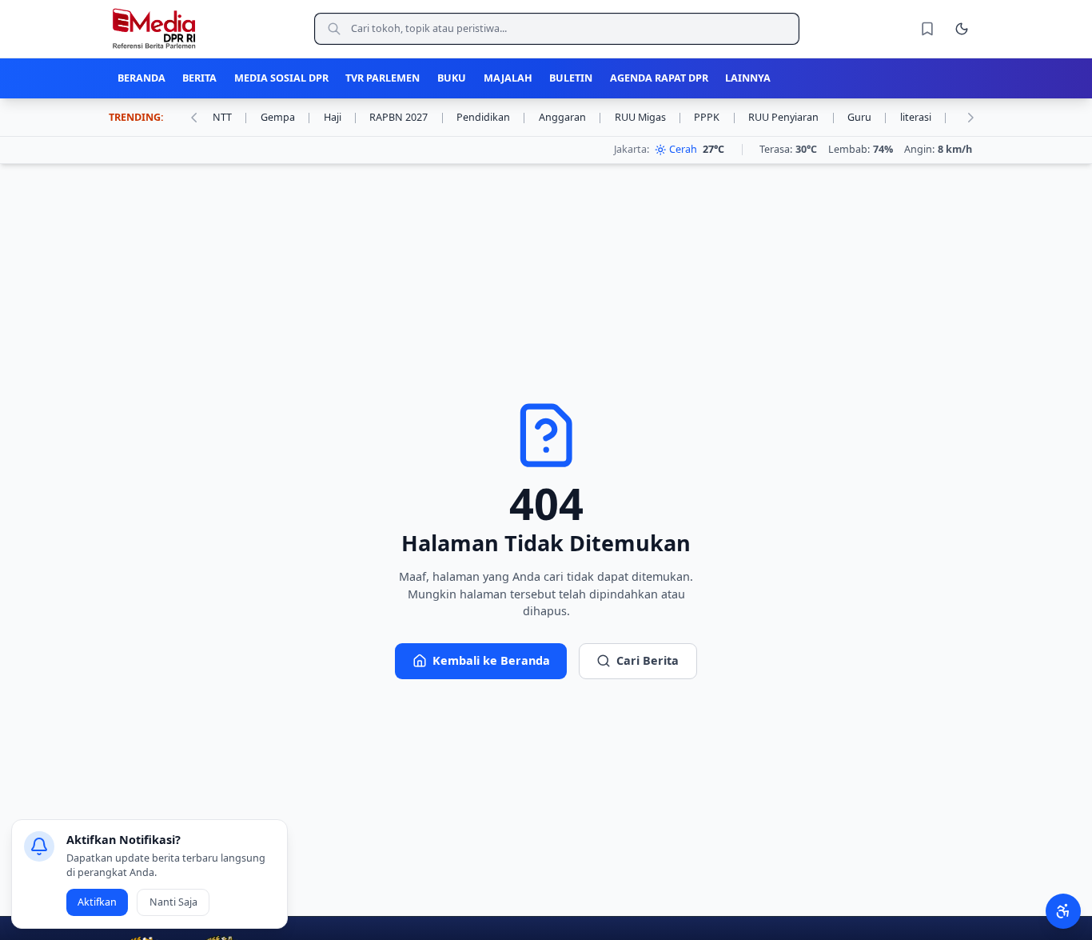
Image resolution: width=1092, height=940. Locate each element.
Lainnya (748, 78)
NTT (231, 117)
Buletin (570, 78)
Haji (341, 117)
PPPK (715, 117)
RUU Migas (649, 117)
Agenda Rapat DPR (659, 78)
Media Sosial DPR (281, 78)
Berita (199, 78)
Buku (451, 78)
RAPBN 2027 (406, 117)
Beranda (141, 78)
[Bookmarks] (927, 29)
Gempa (286, 117)
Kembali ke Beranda (491, 660)
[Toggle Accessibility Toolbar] (1063, 911)
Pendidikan (491, 117)
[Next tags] (970, 117)
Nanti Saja (173, 902)
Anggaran (571, 117)
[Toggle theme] (961, 29)
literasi (924, 117)
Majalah (508, 78)
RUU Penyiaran (791, 117)
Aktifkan (97, 902)
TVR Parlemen (382, 78)
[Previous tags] (193, 117)
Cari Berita (647, 660)
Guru (867, 117)
